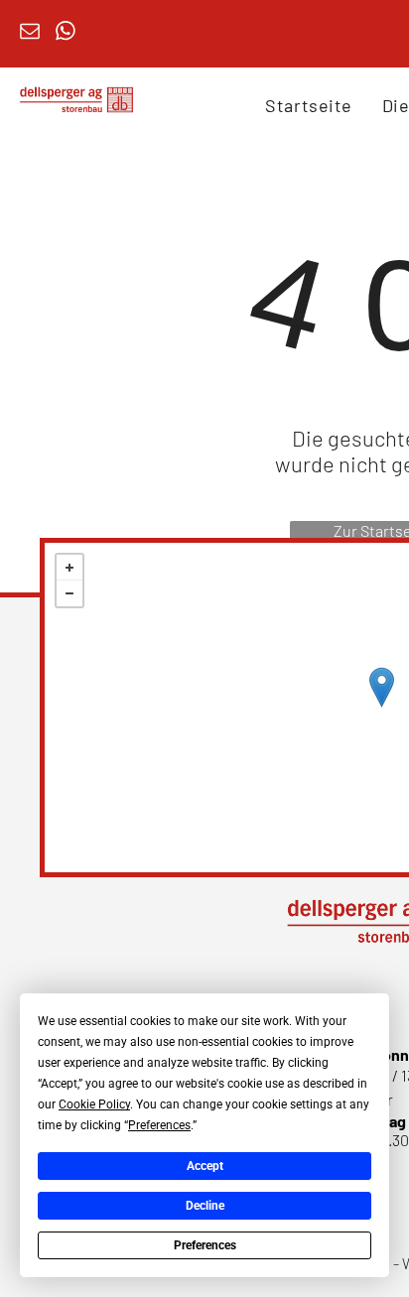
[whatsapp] (65, 33)
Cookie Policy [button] (94, 1104)
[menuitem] (308, 105)
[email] (30, 33)
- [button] (69, 593)
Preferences (205, 1245)
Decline (205, 1206)
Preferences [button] (159, 1125)
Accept (205, 1166)
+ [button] (69, 568)
